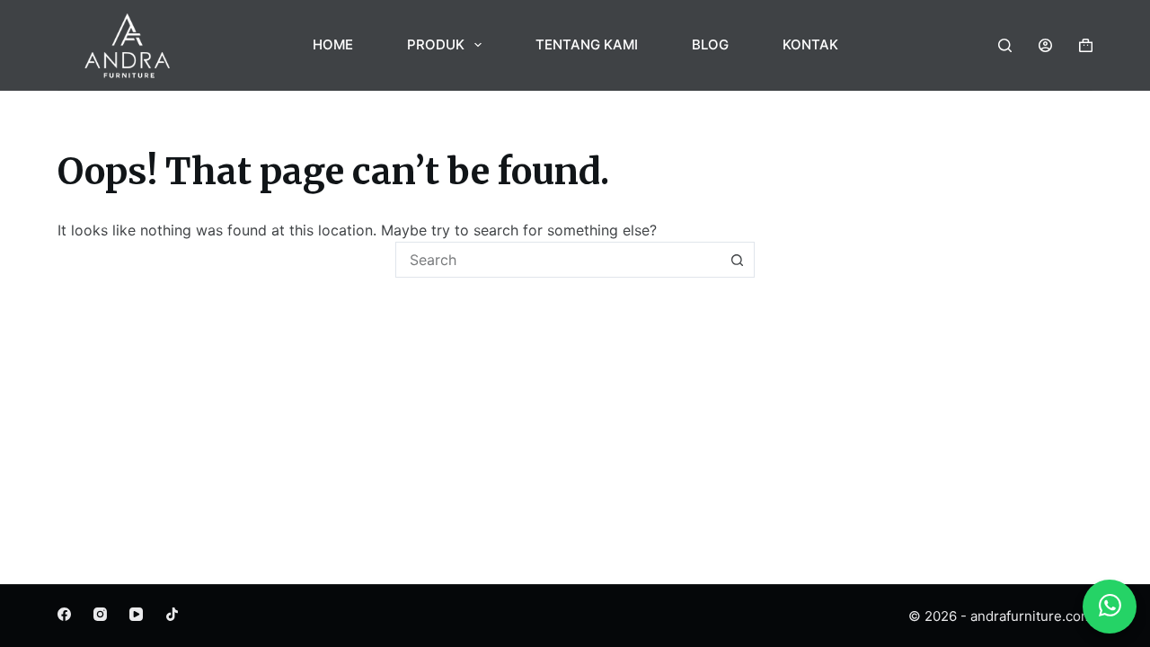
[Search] (1005, 45)
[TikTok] (172, 614)
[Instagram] (100, 614)
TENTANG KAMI (586, 44)
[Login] (1045, 45)
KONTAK (810, 44)
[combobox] (558, 260)
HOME (333, 44)
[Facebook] (64, 614)
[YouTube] (136, 614)
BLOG (710, 44)
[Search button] (737, 260)
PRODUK (435, 44)
